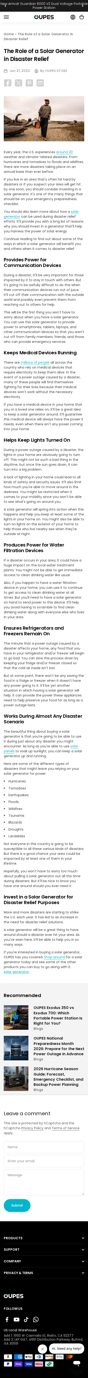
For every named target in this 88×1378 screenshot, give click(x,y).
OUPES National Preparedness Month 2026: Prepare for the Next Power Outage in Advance (42, 1040)
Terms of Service (66, 1128)
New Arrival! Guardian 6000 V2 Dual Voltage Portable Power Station (44, 5)
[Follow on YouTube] (16, 1319)
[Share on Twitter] (19, 83)
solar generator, (17, 972)
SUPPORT (11, 1250)
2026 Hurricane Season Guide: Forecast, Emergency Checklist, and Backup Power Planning (37, 1073)
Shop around (54, 957)
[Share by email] (40, 83)
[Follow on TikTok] (26, 1319)
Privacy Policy (32, 1128)
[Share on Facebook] (8, 83)
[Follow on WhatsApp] (36, 1319)
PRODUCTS (13, 1238)
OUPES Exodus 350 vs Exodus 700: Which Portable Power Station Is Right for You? (44, 1009)
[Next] (83, 6)
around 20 (64, 152)
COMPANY (12, 1261)
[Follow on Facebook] (7, 1319)
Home (9, 34)
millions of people (35, 362)
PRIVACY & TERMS (18, 1273)
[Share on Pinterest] (29, 83)
